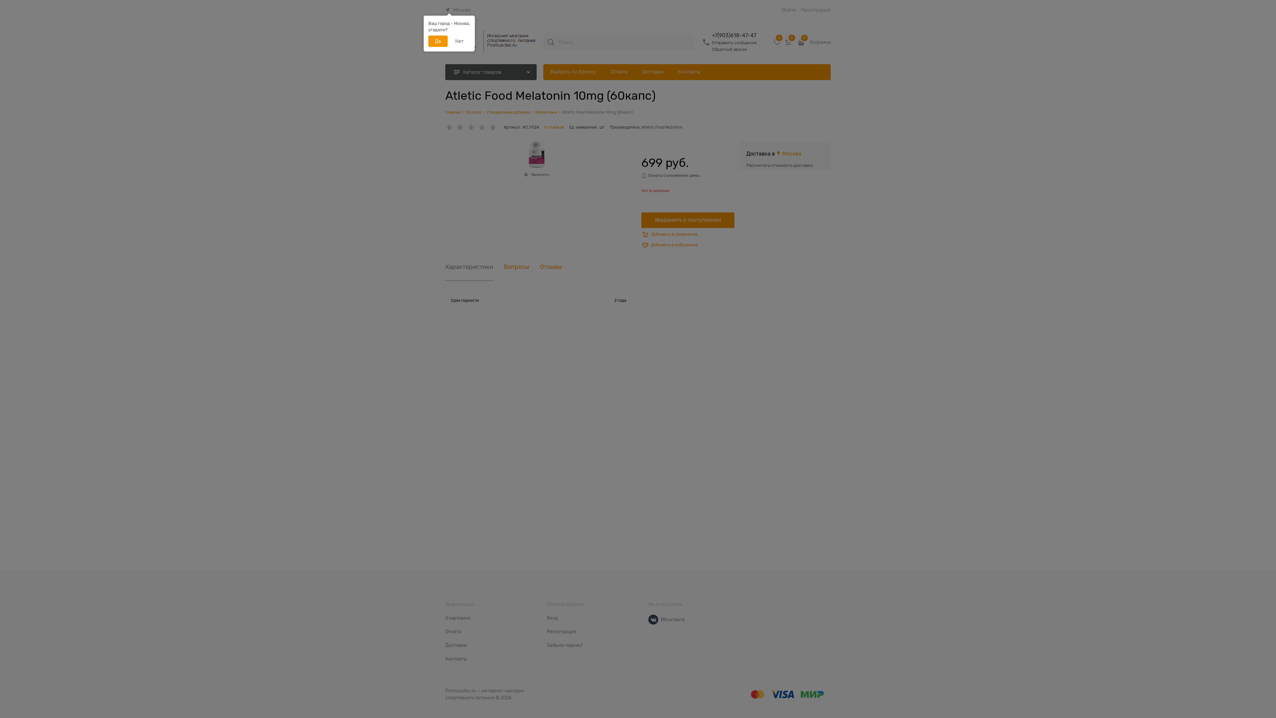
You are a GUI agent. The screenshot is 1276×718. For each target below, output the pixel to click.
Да (438, 41)
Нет (459, 41)
